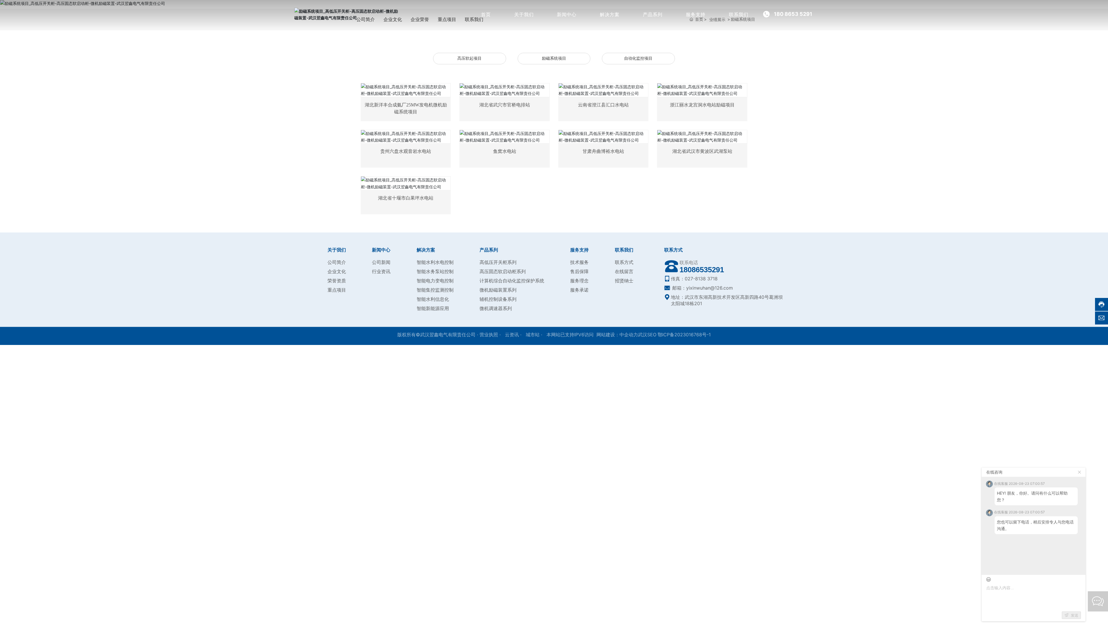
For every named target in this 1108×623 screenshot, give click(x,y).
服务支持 (695, 14)
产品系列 (652, 14)
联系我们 (738, 14)
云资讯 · (514, 334)
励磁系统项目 (554, 58)
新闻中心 (567, 14)
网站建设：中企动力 (617, 334)
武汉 (642, 334)
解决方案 (609, 14)
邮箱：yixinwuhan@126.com (702, 288)
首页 (486, 14)
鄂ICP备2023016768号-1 (684, 334)
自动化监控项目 (638, 58)
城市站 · (535, 334)
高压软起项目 (469, 58)
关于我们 (524, 14)
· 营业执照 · (489, 334)
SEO (651, 334)
